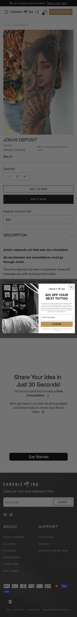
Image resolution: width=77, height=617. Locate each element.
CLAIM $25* (56, 324)
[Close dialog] (71, 287)
